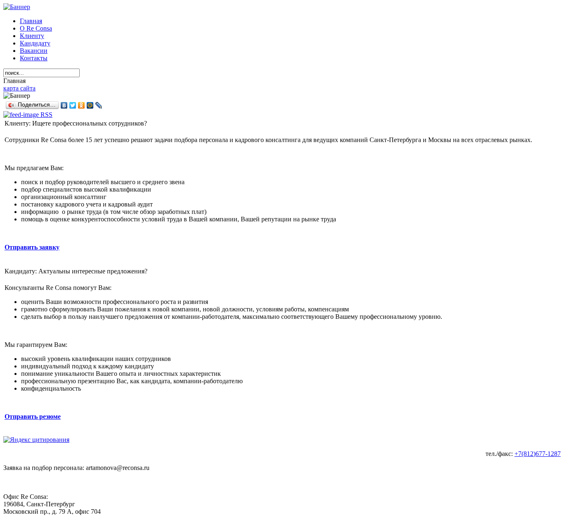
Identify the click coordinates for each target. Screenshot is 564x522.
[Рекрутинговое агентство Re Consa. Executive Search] (282, 7)
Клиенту (32, 35)
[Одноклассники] (81, 105)
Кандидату (35, 43)
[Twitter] (73, 105)
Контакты (33, 58)
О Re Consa (36, 28)
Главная (31, 20)
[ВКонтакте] (64, 105)
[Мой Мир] (90, 105)
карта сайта (19, 88)
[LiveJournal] (99, 105)
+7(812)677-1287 (537, 453)
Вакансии (33, 50)
